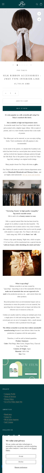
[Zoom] (39, 14)
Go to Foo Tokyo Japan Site (13, 402)
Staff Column (8, 422)
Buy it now (22, 108)
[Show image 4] (24, 65)
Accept (21, 456)
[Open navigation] (3, 4)
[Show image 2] (19, 65)
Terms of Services (10, 396)
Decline (21, 462)
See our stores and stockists (31, 175)
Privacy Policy (9, 399)
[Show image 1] (17, 65)
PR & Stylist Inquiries (11, 419)
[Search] (37, 4)
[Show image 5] (26, 65)
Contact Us (7, 417)
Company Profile (9, 394)
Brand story (8, 414)
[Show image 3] (22, 65)
